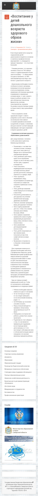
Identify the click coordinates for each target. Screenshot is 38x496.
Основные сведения (11, 351)
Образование (8, 360)
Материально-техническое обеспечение (17, 369)
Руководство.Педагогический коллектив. (17, 366)
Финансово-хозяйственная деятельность (17, 378)
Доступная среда (10, 386)
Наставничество (9, 392)
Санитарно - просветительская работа (21, 49)
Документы (8, 357)
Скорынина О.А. (20, 47)
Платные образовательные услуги (15, 375)
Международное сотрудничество (15, 389)
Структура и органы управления (14, 354)
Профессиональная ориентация (14, 395)
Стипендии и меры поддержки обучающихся (18, 372)
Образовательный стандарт (13, 363)
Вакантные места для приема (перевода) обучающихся (17, 382)
